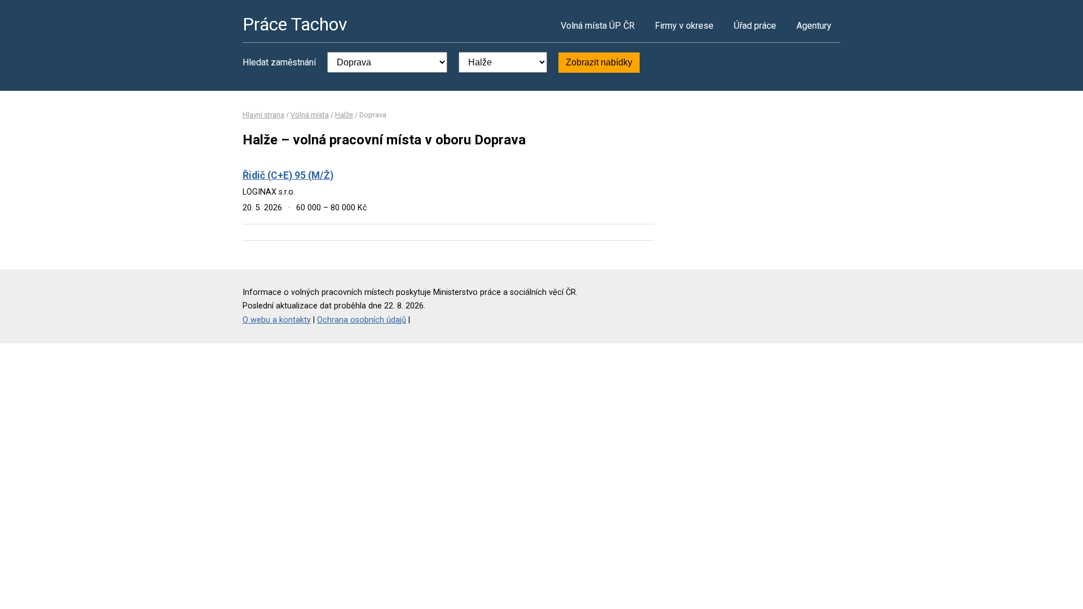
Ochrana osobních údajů (361, 320)
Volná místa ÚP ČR (598, 25)
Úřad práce (755, 25)
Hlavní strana (263, 115)
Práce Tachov (295, 24)
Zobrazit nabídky (599, 62)
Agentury (813, 25)
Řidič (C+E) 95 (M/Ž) (288, 175)
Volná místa (309, 115)
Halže (344, 115)
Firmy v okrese (684, 25)
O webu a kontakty (277, 320)
